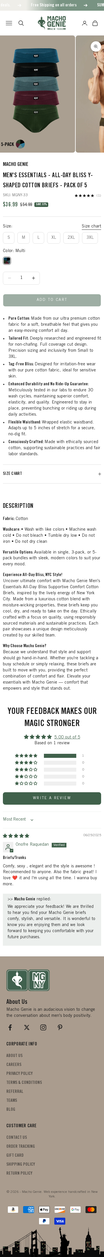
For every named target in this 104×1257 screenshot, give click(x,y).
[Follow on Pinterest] (60, 1027)
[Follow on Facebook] (10, 1027)
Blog (10, 1110)
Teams (11, 1101)
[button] (26, 756)
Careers (13, 1065)
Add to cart (52, 300)
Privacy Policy (19, 1074)
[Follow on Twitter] (27, 1027)
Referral (14, 1092)
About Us (14, 1056)
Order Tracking (20, 1147)
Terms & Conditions (24, 1083)
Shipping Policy (20, 1164)
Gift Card (15, 1156)
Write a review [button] (52, 798)
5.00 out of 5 (67, 737)
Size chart (91, 226)
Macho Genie (15, 164)
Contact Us (16, 1138)
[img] (16, 836)
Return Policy (19, 1173)
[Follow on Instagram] (43, 1027)
